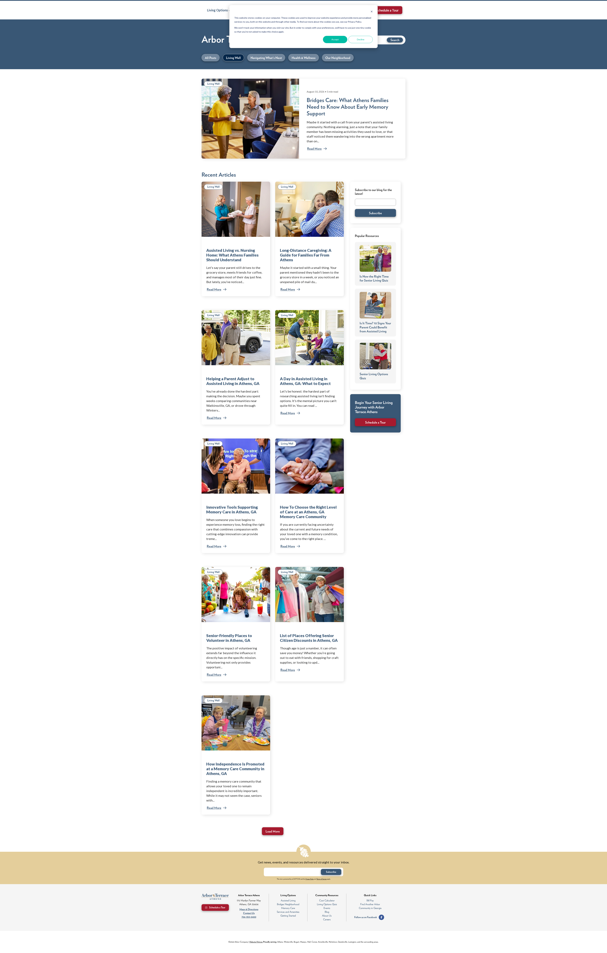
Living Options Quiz (327, 904)
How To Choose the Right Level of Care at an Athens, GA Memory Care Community (308, 512)
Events (327, 908)
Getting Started (288, 915)
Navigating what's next (266, 58)
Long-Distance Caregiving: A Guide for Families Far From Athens (305, 255)
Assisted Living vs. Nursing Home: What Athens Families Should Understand (232, 255)
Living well (233, 58)
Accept (335, 39)
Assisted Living (288, 900)
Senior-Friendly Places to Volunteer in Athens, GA (229, 638)
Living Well (213, 83)
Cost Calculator (327, 900)
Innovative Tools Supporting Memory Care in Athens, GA (232, 509)
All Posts (210, 58)
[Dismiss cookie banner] (372, 12)
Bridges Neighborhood (288, 904)
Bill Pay (370, 900)
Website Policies (256, 942)
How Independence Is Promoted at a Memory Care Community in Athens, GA (235, 769)
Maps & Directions (248, 909)
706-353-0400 (249, 916)
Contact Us (249, 913)
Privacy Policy (310, 879)
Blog (327, 911)
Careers (327, 919)
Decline (360, 39)
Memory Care (288, 908)
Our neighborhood (337, 58)
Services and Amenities (288, 911)
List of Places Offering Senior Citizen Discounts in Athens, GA (309, 638)
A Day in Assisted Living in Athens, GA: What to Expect (305, 381)
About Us (327, 915)
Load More (273, 831)
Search (394, 40)
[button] (219, 10)
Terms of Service (322, 879)
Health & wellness (304, 58)
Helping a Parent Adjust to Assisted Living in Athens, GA (232, 381)
